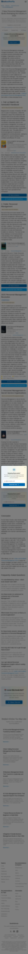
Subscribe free (13, 484)
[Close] (25, 467)
